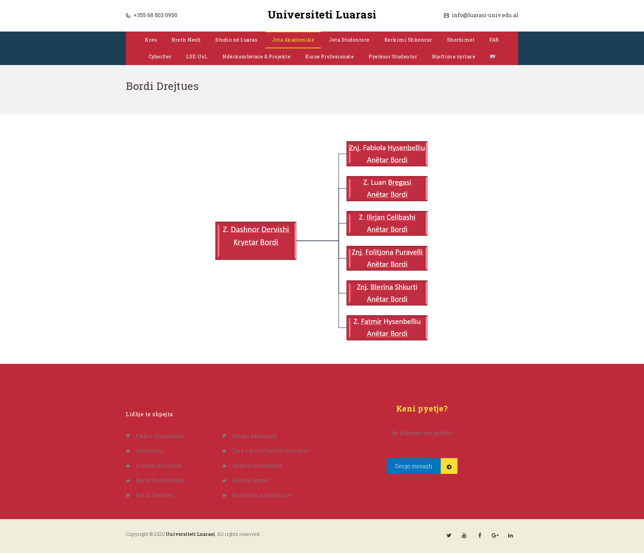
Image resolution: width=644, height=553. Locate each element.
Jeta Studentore (349, 40)
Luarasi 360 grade (158, 465)
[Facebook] (480, 535)
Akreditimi (150, 450)
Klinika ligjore (250, 480)
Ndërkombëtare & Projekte (256, 56)
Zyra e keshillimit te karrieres (270, 450)
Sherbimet (461, 40)
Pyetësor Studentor (393, 56)
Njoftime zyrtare (453, 56)
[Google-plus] (495, 535)
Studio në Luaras (236, 40)
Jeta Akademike (293, 40)
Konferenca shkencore (262, 494)
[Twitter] (449, 535)
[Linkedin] (510, 535)
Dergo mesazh (413, 465)
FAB (494, 40)
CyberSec (160, 56)
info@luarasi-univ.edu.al (484, 14)
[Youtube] (464, 535)
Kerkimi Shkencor (408, 40)
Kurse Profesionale (329, 56)
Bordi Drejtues (154, 494)
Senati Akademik (254, 435)
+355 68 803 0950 (154, 14)
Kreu (151, 40)
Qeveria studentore (257, 465)
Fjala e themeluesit (160, 435)
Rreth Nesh (186, 40)
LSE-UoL (197, 56)
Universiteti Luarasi (322, 14)
